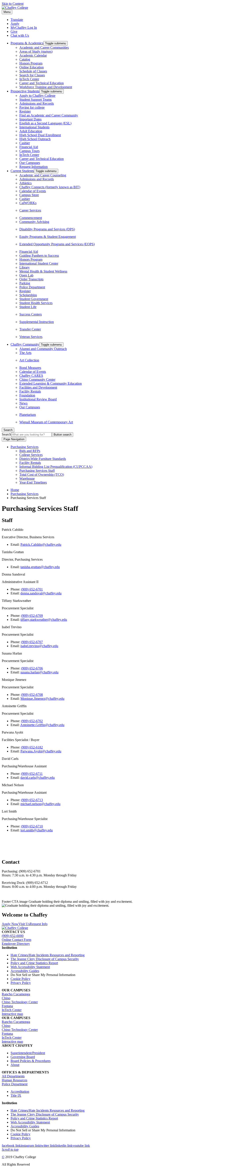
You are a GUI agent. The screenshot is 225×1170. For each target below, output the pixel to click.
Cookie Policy (20, 979)
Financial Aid (28, 147)
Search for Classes (32, 75)
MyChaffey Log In (24, 27)
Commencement (30, 218)
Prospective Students (25, 91)
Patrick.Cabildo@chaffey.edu (40, 544)
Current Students (22, 171)
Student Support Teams (35, 99)
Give (14, 31)
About (15, 1065)
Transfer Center (30, 329)
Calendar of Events (32, 191)
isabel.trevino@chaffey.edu (39, 646)
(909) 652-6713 (32, 800)
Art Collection (29, 360)
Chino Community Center (37, 379)
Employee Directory (16, 944)
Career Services (30, 210)
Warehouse (27, 478)
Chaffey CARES (31, 375)
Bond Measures (30, 368)
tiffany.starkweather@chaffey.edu (43, 619)
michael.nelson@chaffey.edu (40, 804)
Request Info (38, 924)
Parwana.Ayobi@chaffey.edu (40, 751)
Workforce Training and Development (45, 87)
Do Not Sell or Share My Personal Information (43, 975)
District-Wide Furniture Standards (42, 459)
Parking (24, 283)
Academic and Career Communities (44, 47)
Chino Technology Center (20, 1002)
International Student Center (38, 263)
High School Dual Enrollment (40, 135)
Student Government (33, 299)
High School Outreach (35, 139)
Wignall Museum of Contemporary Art (46, 422)
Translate (17, 20)
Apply (15, 23)
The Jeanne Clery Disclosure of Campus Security (45, 959)
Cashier (24, 143)
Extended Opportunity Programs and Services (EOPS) (57, 244)
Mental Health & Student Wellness (43, 271)
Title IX (16, 1095)
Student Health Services (36, 303)
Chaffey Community (25, 344)
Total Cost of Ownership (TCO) (41, 474)
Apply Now (10, 924)
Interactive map (12, 1014)
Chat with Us (20, 35)
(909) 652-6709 (32, 615)
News (23, 403)
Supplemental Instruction (36, 322)
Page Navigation (14, 439)
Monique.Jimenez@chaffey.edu (42, 698)
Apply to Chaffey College (37, 95)
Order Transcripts (31, 279)
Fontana (7, 1006)
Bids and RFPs (29, 451)
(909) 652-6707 (32, 642)
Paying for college (32, 107)
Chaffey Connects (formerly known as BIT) (49, 187)
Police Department (32, 287)
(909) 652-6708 (32, 694)
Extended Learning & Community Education (50, 383)
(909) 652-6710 (32, 826)
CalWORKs (27, 203)
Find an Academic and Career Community (48, 115)
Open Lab (26, 275)
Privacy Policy (21, 983)
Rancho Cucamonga (16, 994)
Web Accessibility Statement (30, 967)
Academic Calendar (33, 55)
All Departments (13, 1076)
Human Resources (14, 1080)
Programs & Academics (27, 43)
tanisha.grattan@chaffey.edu (40, 567)
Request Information (33, 167)
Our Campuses (29, 163)
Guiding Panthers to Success (39, 255)
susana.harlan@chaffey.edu (39, 672)
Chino (6, 998)
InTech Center (29, 79)
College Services (31, 455)
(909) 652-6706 (32, 668)
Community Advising (34, 222)
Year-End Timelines (33, 482)
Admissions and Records (36, 103)
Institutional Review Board (38, 399)
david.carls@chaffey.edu (37, 777)
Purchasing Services (24, 447)
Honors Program (30, 63)
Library (24, 267)
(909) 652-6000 (13, 936)
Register (25, 111)
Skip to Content (13, 3)
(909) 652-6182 (32, 747)
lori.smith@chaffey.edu (36, 830)
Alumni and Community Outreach (43, 349)
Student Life (27, 307)
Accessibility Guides (25, 971)
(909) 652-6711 (32, 773)
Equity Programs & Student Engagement (47, 237)
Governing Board (23, 1057)
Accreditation (20, 1091)
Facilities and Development (38, 387)
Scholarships (28, 295)
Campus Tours (29, 151)
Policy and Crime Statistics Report (34, 963)
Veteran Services (30, 337)
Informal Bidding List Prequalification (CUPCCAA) (55, 466)
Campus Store (29, 195)
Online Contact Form (16, 940)
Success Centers (30, 314)
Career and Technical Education (41, 83)
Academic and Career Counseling (42, 175)
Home (15, 490)
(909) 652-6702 (32, 721)
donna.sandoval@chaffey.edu (41, 593)
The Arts (25, 353)
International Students (34, 127)
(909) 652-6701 (32, 589)
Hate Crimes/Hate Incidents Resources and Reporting (48, 955)
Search (6, 434)
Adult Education (30, 131)
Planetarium (27, 414)
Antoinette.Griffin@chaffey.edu (42, 725)
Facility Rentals (30, 391)
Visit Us (24, 924)
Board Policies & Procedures (31, 1061)
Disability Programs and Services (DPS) (47, 229)
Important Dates (30, 119)
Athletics (25, 183)
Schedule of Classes (33, 71)
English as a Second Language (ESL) (45, 123)
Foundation (27, 395)
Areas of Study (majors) (36, 51)
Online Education (31, 67)
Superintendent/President (28, 1053)
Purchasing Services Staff (37, 470)
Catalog (24, 59)
